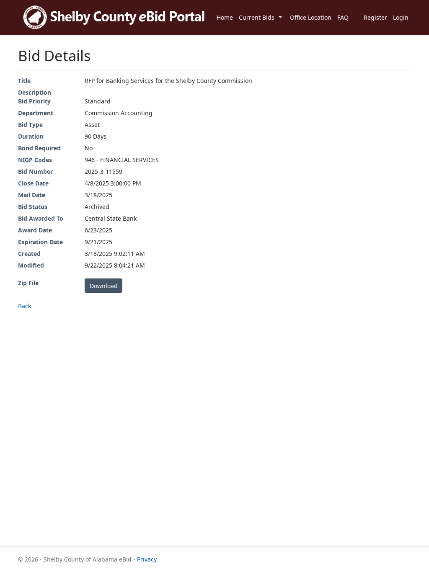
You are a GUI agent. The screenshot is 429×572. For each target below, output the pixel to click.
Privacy (147, 559)
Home (225, 17)
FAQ (343, 17)
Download (104, 286)
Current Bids (256, 17)
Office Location (310, 17)
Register (375, 17)
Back (24, 306)
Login (400, 17)
